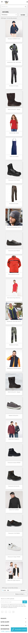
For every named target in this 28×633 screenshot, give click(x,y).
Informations (5, 629)
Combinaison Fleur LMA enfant (14, 62)
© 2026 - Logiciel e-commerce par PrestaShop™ (12, 631)
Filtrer (23, 15)
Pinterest (6, 612)
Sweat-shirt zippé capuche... (14, 580)
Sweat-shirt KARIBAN (14, 509)
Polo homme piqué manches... (14, 297)
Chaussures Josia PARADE (14, 250)
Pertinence (9, 15)
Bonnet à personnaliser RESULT (14, 227)
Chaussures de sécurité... (14, 486)
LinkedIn (13, 612)
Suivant (24, 590)
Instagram (10, 612)
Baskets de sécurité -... (14, 415)
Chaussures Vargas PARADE (14, 556)
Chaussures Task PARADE (14, 180)
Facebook (2, 612)
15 (8, 590)
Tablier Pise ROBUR (14, 156)
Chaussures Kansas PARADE (14, 462)
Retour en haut (20, 594)
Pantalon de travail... (14, 85)
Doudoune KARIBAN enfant (14, 38)
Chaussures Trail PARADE (14, 533)
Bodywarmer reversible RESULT (14, 321)
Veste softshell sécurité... (14, 274)
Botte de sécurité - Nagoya (14, 109)
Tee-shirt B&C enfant (14, 133)
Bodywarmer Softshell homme (14, 368)
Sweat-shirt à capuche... (14, 439)
